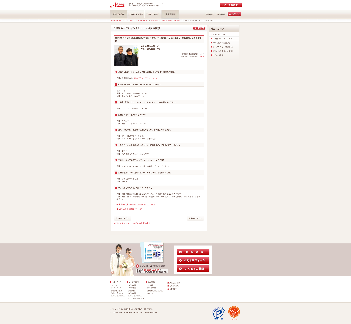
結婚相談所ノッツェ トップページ (122, 20)
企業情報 (151, 282)
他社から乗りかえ (117, 293)
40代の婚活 (132, 290)
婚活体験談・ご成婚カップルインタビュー (165, 20)
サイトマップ (115, 309)
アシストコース (116, 288)
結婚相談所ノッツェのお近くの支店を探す (132, 223)
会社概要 (150, 285)
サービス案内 (142, 20)
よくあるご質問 (174, 283)
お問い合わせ (174, 286)
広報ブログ (151, 293)
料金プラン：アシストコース (146, 78)
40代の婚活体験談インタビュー (132, 209)
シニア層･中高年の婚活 (136, 298)
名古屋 (201, 56)
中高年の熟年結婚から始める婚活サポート (137, 204)
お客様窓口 (173, 289)
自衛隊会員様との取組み (155, 290)
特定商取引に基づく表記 (143, 309)
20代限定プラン (116, 290)
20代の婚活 (132, 285)
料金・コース (117, 282)
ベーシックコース (117, 285)
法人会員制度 (151, 288)
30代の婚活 (132, 288)
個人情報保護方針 (127, 309)
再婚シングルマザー (118, 296)
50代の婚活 (132, 293)
